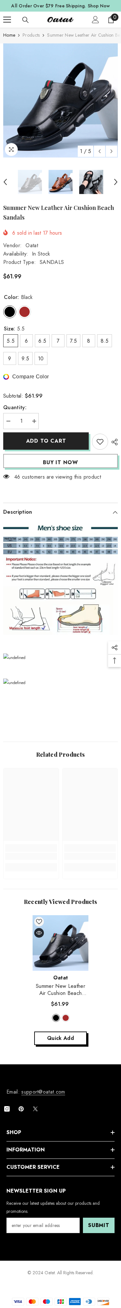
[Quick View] (39, 933)
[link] (31, 856)
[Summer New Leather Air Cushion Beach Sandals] (60, 943)
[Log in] (95, 19)
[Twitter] (35, 1109)
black (56, 1018)
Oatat (31, 245)
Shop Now (99, 6)
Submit (98, 1225)
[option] (60, 100)
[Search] (25, 20)
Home (9, 35)
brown (66, 1018)
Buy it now (60, 462)
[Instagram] (7, 1109)
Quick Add (60, 1038)
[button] (99, 151)
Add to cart (46, 441)
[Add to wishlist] (100, 442)
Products (31, 35)
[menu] (7, 19)
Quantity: (14, 407)
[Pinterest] (21, 1109)
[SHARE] (113, 442)
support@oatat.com (43, 1092)
